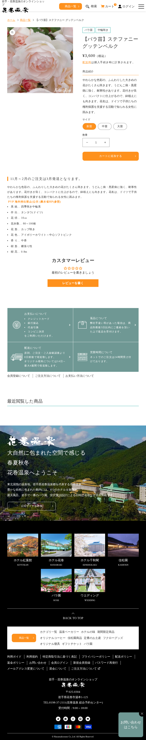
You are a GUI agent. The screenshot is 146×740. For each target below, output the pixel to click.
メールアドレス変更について (25, 668)
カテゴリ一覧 (48, 631)
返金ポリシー (15, 662)
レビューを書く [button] (73, 283)
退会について (57, 668)
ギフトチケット (72, 643)
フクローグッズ (113, 637)
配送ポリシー (123, 656)
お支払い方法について (79, 375)
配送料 (87, 62)
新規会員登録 (81, 662)
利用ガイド (14, 656)
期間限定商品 (105, 631)
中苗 (105, 126)
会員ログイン (59, 662)
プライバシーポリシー (96, 656)
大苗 (120, 126)
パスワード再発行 (106, 662)
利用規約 (32, 656)
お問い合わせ (37, 662)
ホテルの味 (88, 631)
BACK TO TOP (73, 618)
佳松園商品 (75, 637)
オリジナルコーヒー (53, 637)
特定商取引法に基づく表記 (60, 656)
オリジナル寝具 (50, 643)
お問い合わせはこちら (131, 724)
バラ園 (88, 643)
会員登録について (18, 375)
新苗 (89, 126)
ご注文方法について (48, 375)
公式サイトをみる (31, 506)
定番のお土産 (92, 637)
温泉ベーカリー (69, 631)
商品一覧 (70, 6)
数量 (85, 134)
